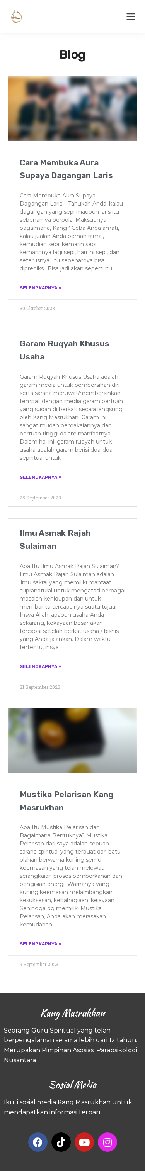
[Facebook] (38, 1142)
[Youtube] (84, 1142)
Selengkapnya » (40, 287)
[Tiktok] (61, 1142)
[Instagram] (107, 1142)
